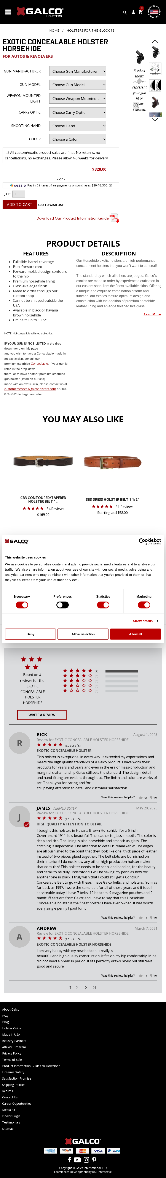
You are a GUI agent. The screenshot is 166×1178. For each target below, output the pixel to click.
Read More (152, 314)
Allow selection (83, 634)
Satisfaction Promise (16, 1078)
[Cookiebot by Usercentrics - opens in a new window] (142, 541)
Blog (5, 1022)
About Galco (10, 1009)
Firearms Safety (13, 1072)
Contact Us (10, 1097)
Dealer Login (11, 1116)
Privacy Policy (11, 1053)
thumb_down (151, 798)
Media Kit (8, 1110)
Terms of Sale (12, 1060)
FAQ (5, 1016)
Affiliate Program (14, 1047)
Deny (30, 634)
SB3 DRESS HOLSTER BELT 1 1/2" (112, 500)
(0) (96, 676)
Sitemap (8, 1129)
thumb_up (141, 798)
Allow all (135, 634)
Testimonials (11, 1122)
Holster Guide (11, 1028)
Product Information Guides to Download (31, 1066)
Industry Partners (14, 1041)
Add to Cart (19, 204)
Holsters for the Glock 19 (91, 30)
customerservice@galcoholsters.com (30, 389)
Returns (7, 1091)
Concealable (39, 363)
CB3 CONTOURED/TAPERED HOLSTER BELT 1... (43, 500)
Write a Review (42, 715)
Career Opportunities (16, 1103)
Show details (143, 621)
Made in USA (11, 1034)
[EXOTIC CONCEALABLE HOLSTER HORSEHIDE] (139, 58)
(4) (96, 671)
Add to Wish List (51, 205)
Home (54, 30)
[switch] (62, 605)
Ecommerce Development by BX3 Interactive (83, 1172)
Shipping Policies (13, 1085)
